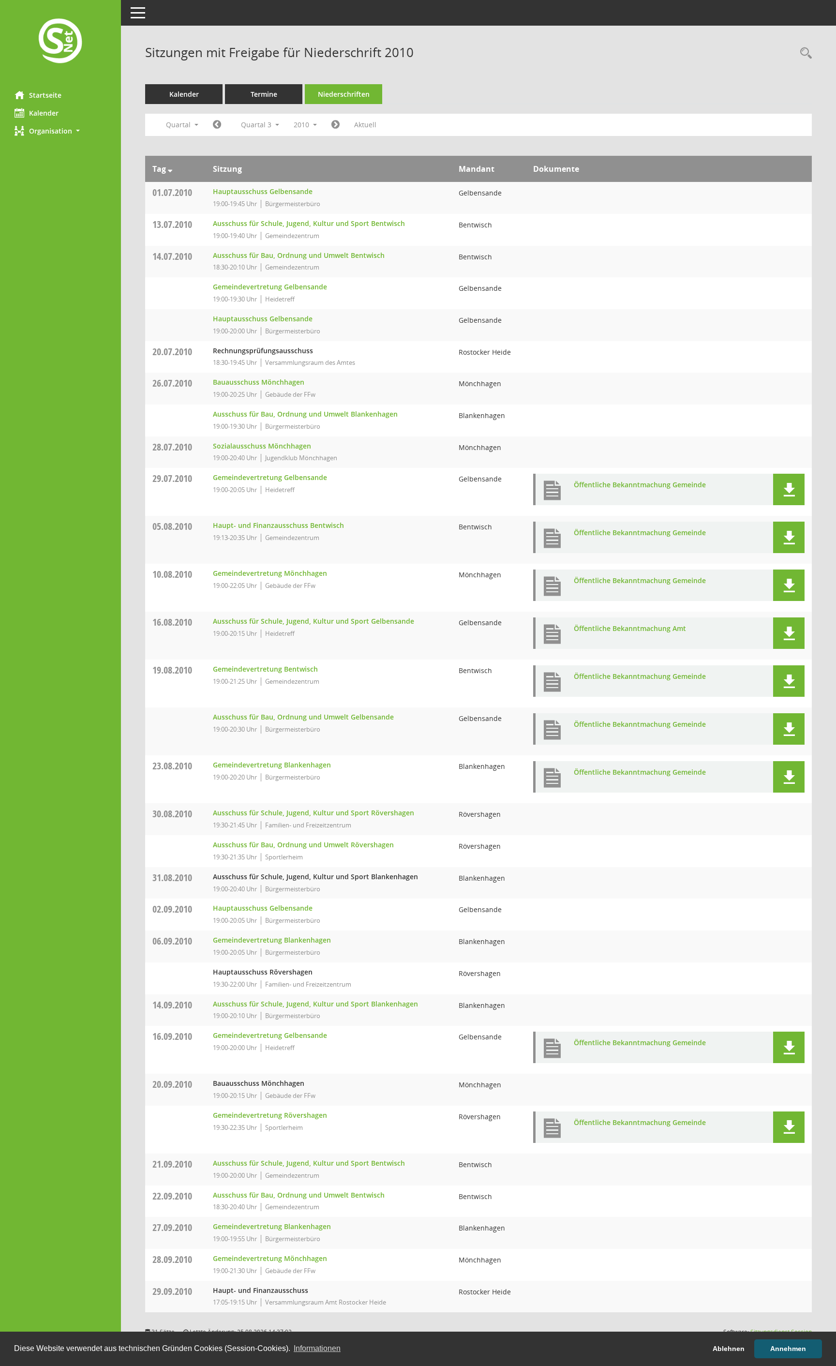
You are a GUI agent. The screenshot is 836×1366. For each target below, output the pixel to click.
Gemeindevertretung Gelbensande (270, 286)
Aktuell (365, 124)
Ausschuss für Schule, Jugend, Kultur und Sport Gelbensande (313, 621)
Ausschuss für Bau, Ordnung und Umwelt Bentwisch (299, 255)
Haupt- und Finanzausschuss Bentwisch (278, 525)
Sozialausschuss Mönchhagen (262, 445)
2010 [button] (302, 124)
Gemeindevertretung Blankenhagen (272, 764)
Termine (264, 94)
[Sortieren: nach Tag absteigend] (170, 169)
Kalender (44, 113)
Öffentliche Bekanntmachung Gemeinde (640, 484)
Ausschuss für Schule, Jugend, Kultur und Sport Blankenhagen (315, 1003)
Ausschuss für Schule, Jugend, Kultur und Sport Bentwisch (309, 223)
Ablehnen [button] (729, 1348)
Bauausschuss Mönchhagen (258, 382)
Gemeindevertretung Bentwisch (265, 669)
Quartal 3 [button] (257, 124)
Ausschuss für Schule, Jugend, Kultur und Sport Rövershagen (313, 812)
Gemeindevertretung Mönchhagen (270, 573)
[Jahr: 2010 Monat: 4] (217, 125)
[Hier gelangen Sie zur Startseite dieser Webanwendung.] (60, 42)
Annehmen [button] (788, 1348)
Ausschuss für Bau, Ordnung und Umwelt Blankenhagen (305, 414)
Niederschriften (344, 94)
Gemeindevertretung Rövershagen (270, 1115)
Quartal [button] (179, 124)
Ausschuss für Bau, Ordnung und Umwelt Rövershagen (303, 844)
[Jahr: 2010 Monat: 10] (335, 125)
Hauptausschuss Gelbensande (263, 191)
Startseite (45, 95)
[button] (60, 131)
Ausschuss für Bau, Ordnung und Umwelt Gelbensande (303, 716)
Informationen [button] (317, 1348)
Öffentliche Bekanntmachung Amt (630, 628)
